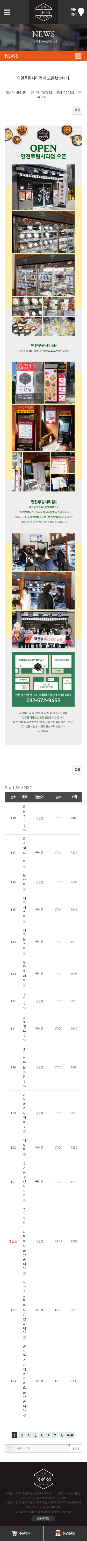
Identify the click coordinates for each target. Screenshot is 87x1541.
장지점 (24, 999)
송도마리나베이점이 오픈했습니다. (24, 1378)
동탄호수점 (24, 816)
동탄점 (24, 880)
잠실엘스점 (24, 1026)
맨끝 (70, 1436)
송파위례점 (24, 971)
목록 (77, 110)
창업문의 (68, 1533)
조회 (74, 797)
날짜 (58, 797)
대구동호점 (24, 939)
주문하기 (24, 1533)
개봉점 (24, 1145)
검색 (76, 1448)
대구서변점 (24, 907)
